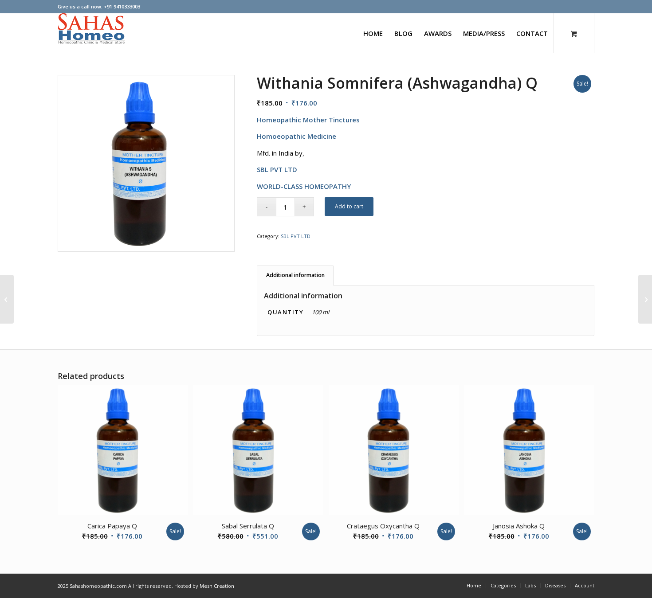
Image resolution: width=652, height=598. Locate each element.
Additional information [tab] (295, 275)
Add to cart (349, 206)
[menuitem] (373, 33)
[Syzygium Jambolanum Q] (7, 299)
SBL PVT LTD (295, 236)
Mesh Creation (217, 585)
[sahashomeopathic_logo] (91, 33)
